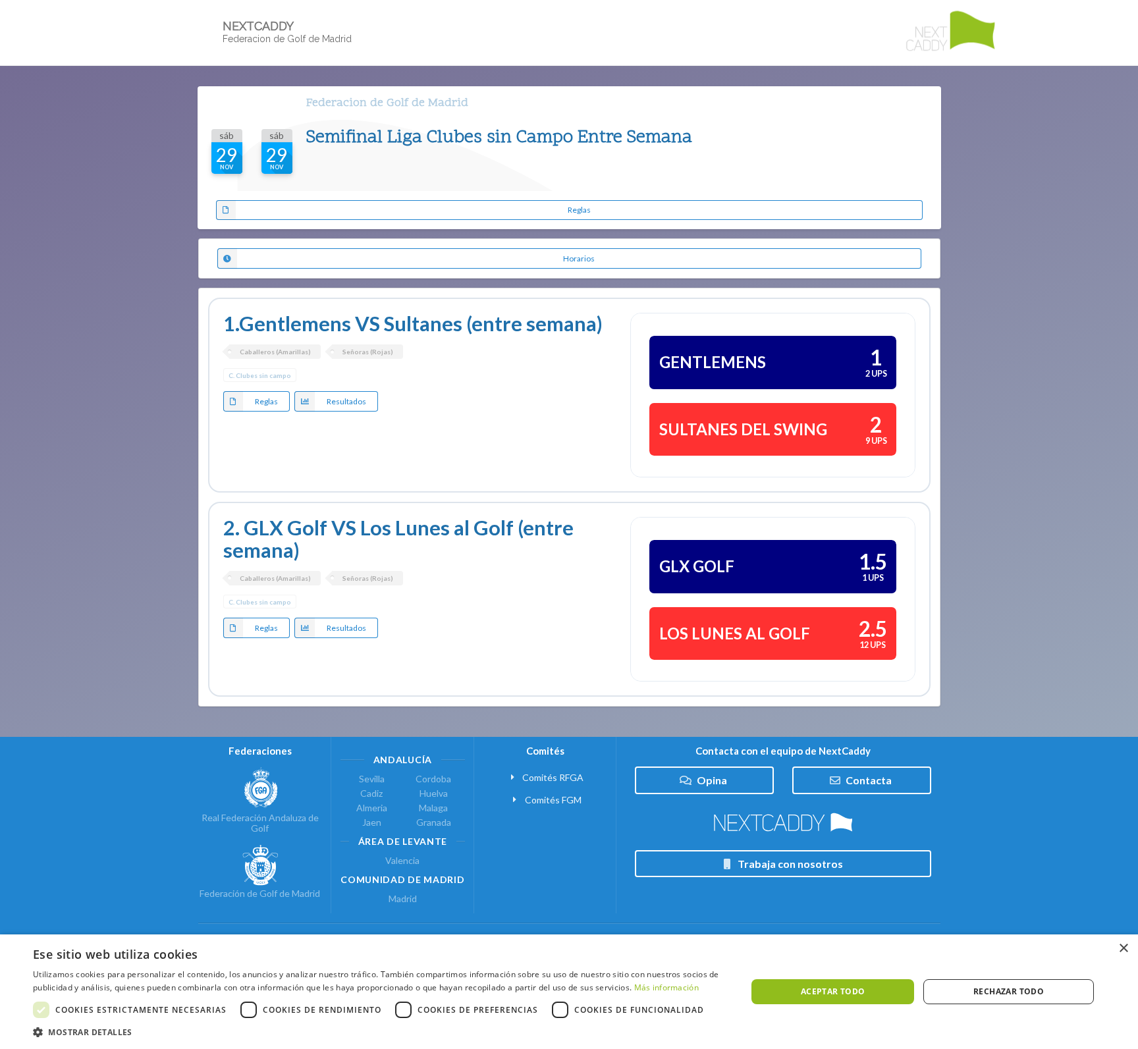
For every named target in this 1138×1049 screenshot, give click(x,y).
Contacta (869, 780)
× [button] (1123, 949)
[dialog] (569, 991)
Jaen (371, 822)
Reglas (579, 210)
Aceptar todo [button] (833, 991)
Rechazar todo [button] (1008, 991)
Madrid (403, 899)
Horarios (579, 258)
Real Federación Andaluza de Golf (260, 823)
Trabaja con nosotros (790, 863)
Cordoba (433, 779)
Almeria (371, 807)
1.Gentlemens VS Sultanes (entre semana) (413, 323)
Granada (433, 822)
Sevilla (372, 779)
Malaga (433, 807)
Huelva (434, 793)
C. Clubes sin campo (260, 375)
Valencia (402, 860)
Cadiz (371, 793)
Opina (712, 780)
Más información (666, 987)
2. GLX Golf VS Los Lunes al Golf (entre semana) (398, 539)
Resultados (346, 401)
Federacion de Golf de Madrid (387, 103)
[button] (379, 1032)
